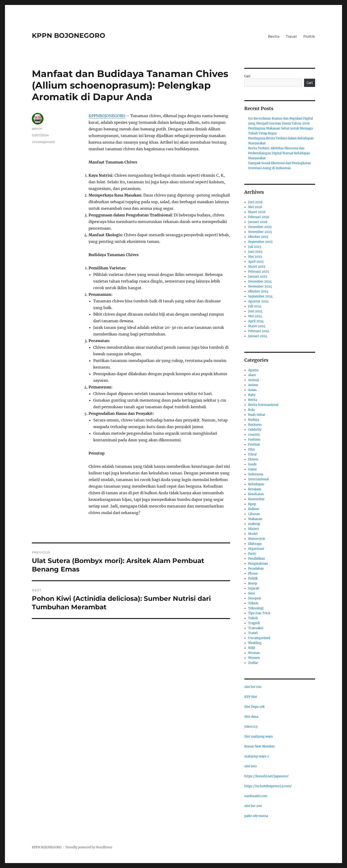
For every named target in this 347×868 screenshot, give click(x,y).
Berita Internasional (263, 405)
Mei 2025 (255, 257)
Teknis (253, 603)
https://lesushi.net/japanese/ (266, 776)
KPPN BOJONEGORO (68, 35)
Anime (253, 385)
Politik (309, 36)
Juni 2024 (255, 311)
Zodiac (253, 663)
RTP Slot (250, 697)
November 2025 (260, 232)
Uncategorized (43, 142)
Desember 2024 (260, 281)
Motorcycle (256, 539)
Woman (254, 653)
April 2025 (256, 262)
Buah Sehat (256, 415)
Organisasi (256, 549)
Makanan (255, 519)
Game (252, 469)
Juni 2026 (255, 202)
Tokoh (253, 618)
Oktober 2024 (258, 291)
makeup (254, 524)
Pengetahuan (258, 564)
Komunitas (256, 499)
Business (255, 425)
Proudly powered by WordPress (89, 847)
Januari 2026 (257, 222)
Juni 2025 (255, 252)
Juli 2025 (254, 247)
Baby (251, 395)
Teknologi (255, 608)
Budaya (253, 420)
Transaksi (255, 628)
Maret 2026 (257, 212)
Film (251, 449)
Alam (252, 375)
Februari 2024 (258, 331)
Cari (247, 76)
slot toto (250, 766)
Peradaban (256, 569)
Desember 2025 (260, 227)
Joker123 (250, 727)
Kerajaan (254, 489)
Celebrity (254, 430)
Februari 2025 (258, 272)
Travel (291, 36)
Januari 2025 (257, 277)
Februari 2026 (258, 217)
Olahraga (255, 544)
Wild (251, 648)
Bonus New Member (259, 746)
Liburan (254, 514)
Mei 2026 (255, 207)
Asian (252, 390)
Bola (251, 410)
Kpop (252, 504)
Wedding (255, 643)
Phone (253, 574)
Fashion (254, 440)
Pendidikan (256, 559)
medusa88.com (255, 796)
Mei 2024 (255, 316)
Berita (273, 36)
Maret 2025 (256, 267)
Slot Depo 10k (254, 707)
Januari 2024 (257, 336)
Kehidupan (256, 484)
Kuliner (253, 509)
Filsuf (252, 454)
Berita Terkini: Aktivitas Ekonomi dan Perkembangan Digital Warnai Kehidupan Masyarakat (279, 153)
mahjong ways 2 (256, 756)
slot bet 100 (252, 687)
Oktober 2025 (258, 237)
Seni (251, 593)
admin (37, 128)
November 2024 (260, 286)
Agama (253, 370)
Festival (254, 445)
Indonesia (255, 474)
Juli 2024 (254, 306)
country (254, 435)
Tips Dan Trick (259, 613)
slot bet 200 (253, 806)
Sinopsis (254, 598)
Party (252, 554)
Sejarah (253, 588)
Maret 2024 (256, 326)
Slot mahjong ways (258, 737)
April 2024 (256, 321)
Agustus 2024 (258, 301)
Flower (253, 459)
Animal (253, 380)
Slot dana (251, 717)
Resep (252, 583)
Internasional (258, 479)
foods (252, 464)
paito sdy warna (256, 816)
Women (254, 658)
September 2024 (260, 296)
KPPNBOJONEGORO (107, 115)
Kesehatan (256, 494)
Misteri (253, 529)
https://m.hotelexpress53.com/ (268, 786)
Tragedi (254, 623)
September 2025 (260, 242)
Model (253, 534)
